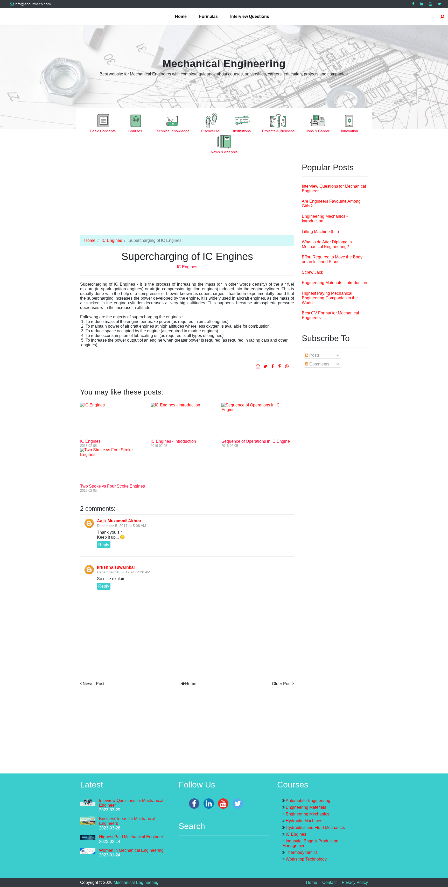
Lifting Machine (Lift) (320, 231)
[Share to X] (265, 366)
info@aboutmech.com (33, 4)
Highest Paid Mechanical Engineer (131, 837)
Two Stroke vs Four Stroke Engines (112, 486)
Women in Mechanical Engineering (131, 850)
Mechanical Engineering (224, 63)
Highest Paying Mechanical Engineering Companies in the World (330, 298)
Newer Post (93, 683)
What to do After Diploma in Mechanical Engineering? (327, 244)
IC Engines (112, 240)
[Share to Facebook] (273, 366)
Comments (318, 364)
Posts (314, 355)
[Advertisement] (187, 199)
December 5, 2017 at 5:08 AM (121, 526)
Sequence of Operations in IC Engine (255, 441)
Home (181, 16)
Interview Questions (249, 16)
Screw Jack (312, 272)
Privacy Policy (355, 882)
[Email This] (258, 366)
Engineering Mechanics (307, 814)
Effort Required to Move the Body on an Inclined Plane (332, 259)
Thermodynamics (302, 852)
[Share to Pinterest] (280, 366)
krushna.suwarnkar (116, 567)
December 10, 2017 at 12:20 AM (123, 572)
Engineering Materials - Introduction (334, 282)
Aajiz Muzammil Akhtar (119, 521)
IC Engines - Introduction (173, 441)
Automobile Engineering (308, 800)
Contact (329, 882)
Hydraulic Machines (304, 821)
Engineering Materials (306, 807)
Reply (103, 545)
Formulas (208, 16)
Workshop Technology (306, 859)
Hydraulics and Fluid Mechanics (315, 827)
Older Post (281, 683)
